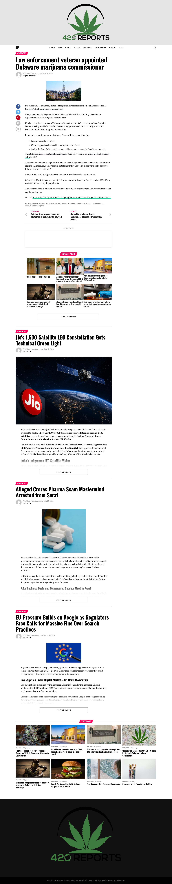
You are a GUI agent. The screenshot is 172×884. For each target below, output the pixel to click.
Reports (77, 47)
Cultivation (52, 204)
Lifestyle (112, 47)
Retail (28, 206)
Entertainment (100, 47)
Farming (72, 204)
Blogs (121, 47)
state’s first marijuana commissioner (46, 109)
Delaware (63, 204)
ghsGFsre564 (30, 76)
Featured (81, 204)
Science (68, 47)
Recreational (98, 204)
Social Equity (38, 206)
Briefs (42, 204)
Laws (60, 47)
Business (52, 47)
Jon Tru (28, 351)
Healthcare (87, 47)
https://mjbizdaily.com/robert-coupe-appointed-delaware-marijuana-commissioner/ (72, 197)
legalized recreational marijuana (49, 154)
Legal (89, 204)
